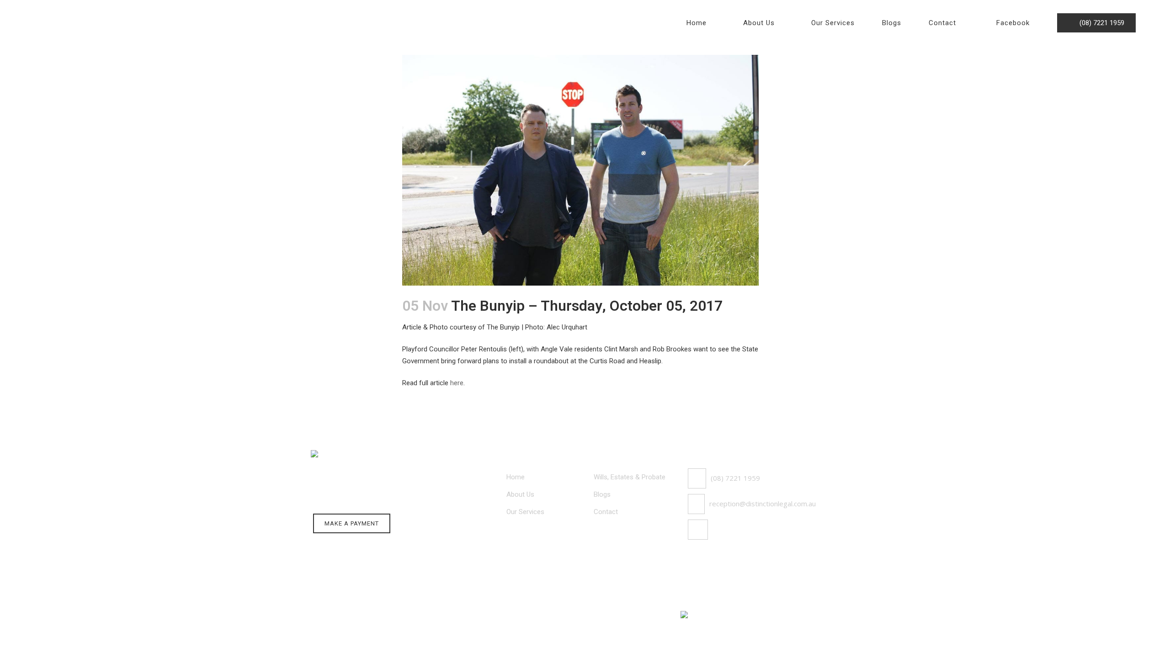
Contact (606, 512)
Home (515, 477)
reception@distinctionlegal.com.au (762, 503)
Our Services (525, 512)
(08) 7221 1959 (1099, 23)
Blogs (602, 494)
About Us (520, 494)
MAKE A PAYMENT (351, 523)
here (456, 383)
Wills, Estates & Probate (629, 477)
